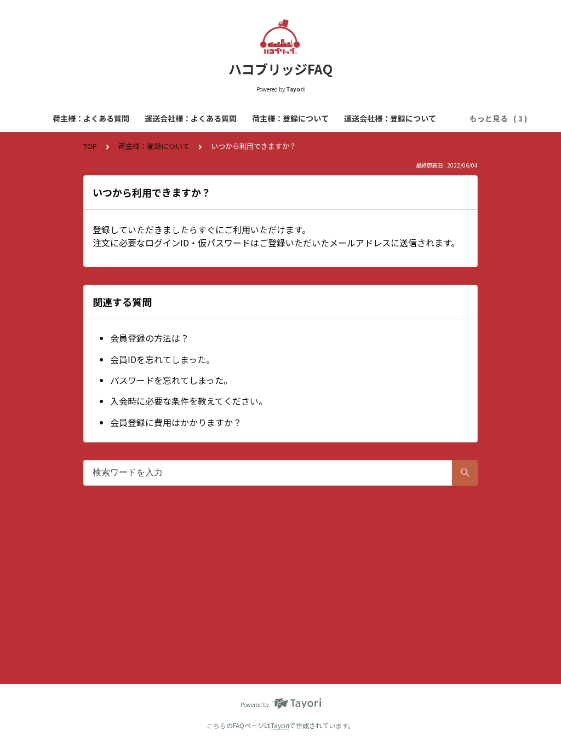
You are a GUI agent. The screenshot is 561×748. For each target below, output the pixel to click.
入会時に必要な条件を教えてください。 (188, 400)
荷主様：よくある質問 (91, 118)
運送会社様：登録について (390, 118)
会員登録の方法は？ (149, 337)
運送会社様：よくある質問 (191, 118)
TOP (90, 146)
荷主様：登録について (290, 118)
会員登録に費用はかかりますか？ (176, 422)
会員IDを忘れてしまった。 (162, 359)
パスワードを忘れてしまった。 (171, 380)
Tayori (280, 725)
